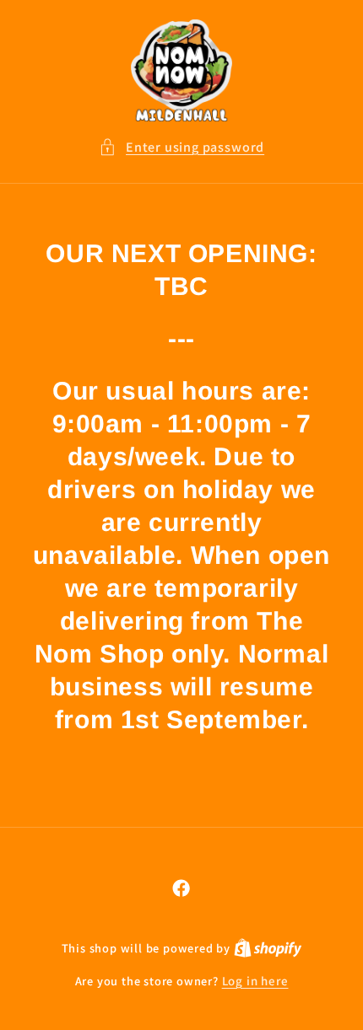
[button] (181, 147)
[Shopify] (268, 948)
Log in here (255, 981)
